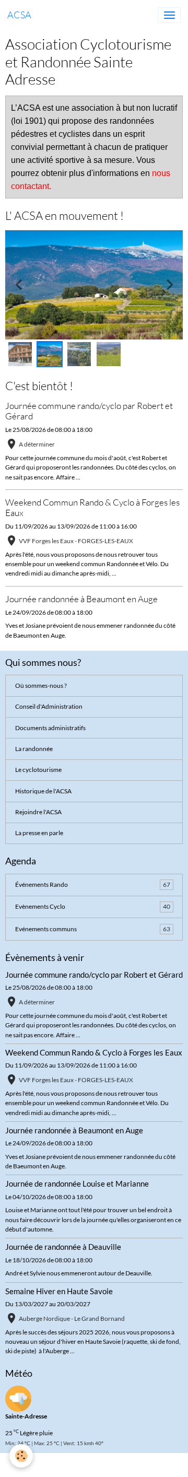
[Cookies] (21, 1456)
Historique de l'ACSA (43, 791)
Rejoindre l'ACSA (38, 812)
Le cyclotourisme (38, 769)
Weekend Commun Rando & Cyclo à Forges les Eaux (92, 507)
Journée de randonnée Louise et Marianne (77, 1183)
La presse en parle (39, 833)
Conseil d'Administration (49, 706)
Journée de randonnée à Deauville (63, 1246)
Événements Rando (92, 884)
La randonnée (34, 749)
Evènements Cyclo (92, 906)
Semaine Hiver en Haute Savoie (59, 1291)
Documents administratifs (50, 728)
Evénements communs (92, 929)
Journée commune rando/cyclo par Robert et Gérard (89, 410)
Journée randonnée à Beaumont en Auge (81, 598)
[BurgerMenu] (169, 15)
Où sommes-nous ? (41, 685)
